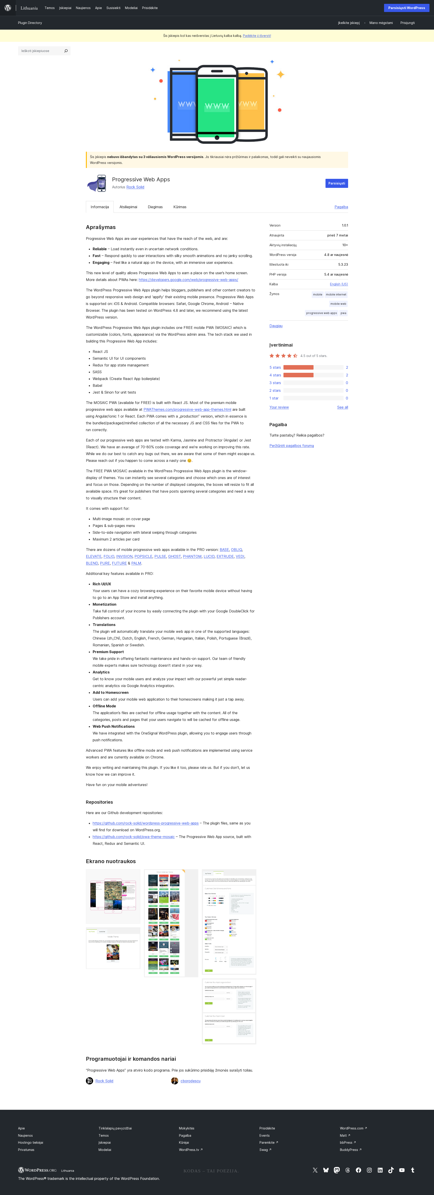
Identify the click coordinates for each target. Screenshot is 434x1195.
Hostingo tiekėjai (30, 1142)
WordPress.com (353, 1128)
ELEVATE (93, 556)
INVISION (124, 556)
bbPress (348, 1142)
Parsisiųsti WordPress (406, 8)
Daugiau (276, 326)
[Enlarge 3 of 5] (192, 875)
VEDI (240, 556)
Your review (279, 407)
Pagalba (341, 207)
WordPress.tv (191, 1150)
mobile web (338, 303)
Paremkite (268, 1142)
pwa (343, 313)
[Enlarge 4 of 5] (250, 875)
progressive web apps (321, 313)
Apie (21, 1128)
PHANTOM (192, 556)
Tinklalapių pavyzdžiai (115, 1128)
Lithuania (67, 1170)
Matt (345, 1135)
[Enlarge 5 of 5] (250, 984)
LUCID (209, 556)
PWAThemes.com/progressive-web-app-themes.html (187, 409)
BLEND (92, 563)
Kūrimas (179, 207)
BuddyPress (351, 1150)
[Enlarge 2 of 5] (134, 933)
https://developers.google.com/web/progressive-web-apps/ (188, 279)
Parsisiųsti (336, 183)
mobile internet (336, 294)
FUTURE (119, 563)
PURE (105, 563)
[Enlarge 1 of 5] (134, 875)
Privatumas (26, 1150)
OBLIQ (236, 549)
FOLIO (109, 556)
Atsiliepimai (128, 207)
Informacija (100, 207)
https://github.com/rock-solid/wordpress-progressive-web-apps (146, 823)
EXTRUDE (225, 556)
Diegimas (155, 207)
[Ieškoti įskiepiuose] (66, 50)
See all (342, 407)
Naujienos (25, 1135)
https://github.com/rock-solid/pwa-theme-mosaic (134, 836)
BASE (224, 549)
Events (264, 1135)
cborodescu (190, 1081)
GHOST (174, 556)
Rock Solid (135, 187)
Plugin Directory (30, 23)
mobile (317, 294)
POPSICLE (143, 556)
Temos (104, 1135)
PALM (136, 563)
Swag (265, 1150)
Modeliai (105, 1150)
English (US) (339, 284)
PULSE (160, 556)
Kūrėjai (184, 1142)
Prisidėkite (267, 1128)
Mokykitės (186, 1128)
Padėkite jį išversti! (257, 36)
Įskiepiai (105, 1142)
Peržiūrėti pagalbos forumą (291, 445)
